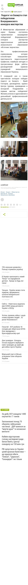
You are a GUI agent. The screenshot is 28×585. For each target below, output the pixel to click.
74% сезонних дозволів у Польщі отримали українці (12, 268)
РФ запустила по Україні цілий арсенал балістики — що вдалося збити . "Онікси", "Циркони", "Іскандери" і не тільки (14, 454)
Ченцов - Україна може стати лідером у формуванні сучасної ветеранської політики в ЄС (13, 293)
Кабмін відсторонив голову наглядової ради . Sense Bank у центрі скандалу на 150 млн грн (13, 440)
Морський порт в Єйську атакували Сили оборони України (12, 356)
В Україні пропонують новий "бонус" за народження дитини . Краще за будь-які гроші (13, 279)
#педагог (8, 192)
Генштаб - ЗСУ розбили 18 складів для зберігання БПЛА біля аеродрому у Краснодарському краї (13, 330)
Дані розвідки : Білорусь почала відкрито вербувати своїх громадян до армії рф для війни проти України (13, 343)
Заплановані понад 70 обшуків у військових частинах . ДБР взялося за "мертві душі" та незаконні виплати (14, 426)
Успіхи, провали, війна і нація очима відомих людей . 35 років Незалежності (13, 317)
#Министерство (15, 192)
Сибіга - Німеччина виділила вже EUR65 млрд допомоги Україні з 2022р (13, 306)
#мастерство (4, 193)
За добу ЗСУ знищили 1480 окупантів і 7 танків (14, 415)
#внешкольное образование (8, 195)
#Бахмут (3, 192)
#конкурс (10, 193)
